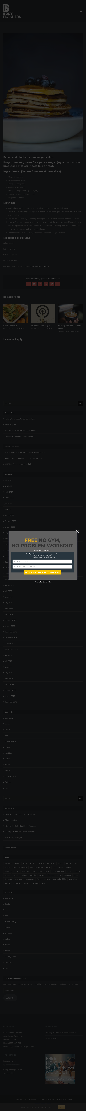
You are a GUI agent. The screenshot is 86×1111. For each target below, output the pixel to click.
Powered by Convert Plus (43, 582)
